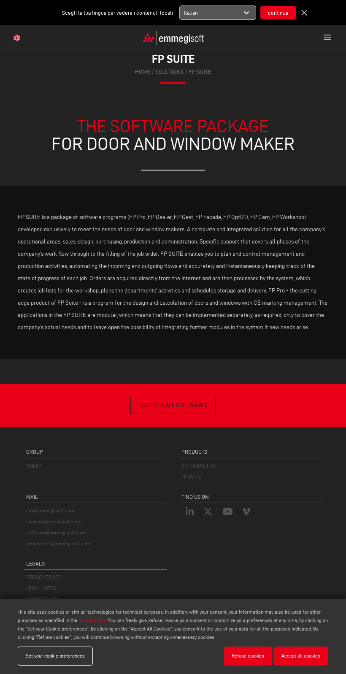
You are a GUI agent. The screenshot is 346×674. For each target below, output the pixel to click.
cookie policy (91, 620)
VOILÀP (33, 465)
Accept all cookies (300, 655)
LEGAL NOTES (41, 588)
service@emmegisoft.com (53, 521)
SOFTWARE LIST (198, 465)
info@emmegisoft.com (50, 510)
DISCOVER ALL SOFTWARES (173, 405)
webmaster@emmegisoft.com (58, 543)
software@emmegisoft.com (55, 532)
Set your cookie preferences (55, 655)
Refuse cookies (248, 655)
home (143, 72)
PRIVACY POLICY (43, 577)
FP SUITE (191, 476)
